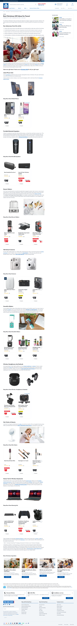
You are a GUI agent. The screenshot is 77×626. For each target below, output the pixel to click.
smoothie (9, 309)
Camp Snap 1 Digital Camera (22, 290)
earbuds (34, 366)
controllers (30, 482)
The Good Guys (41, 604)
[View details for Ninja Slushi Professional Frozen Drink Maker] (38, 226)
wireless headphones (27, 366)
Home (4, 11)
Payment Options (24, 609)
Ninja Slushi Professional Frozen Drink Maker (38, 233)
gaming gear (28, 480)
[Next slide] (41, 233)
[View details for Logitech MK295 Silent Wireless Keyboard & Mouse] (10, 514)
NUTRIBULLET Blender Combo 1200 (37, 348)
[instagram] (5, 604)
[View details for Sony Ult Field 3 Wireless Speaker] (24, 166)
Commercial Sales (60, 615)
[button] (12, 574)
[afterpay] (23, 623)
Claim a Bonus (59, 609)
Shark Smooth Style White (9, 460)
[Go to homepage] (5, 6)
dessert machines (38, 193)
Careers (40, 606)
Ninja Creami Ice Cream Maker (9, 233)
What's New (8, 11)
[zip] (17, 623)
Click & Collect (59, 607)
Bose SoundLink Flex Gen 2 (10, 172)
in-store (36, 538)
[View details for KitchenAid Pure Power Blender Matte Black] (10, 341)
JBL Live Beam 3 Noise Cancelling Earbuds (23, 406)
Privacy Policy (10, 615)
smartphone (8, 74)
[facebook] (3, 604)
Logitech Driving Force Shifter (37, 521)
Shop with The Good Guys (26, 601)
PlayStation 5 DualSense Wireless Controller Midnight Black (23, 522)
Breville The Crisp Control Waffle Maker (23, 233)
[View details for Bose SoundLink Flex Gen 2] (10, 166)
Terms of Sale (66, 624)
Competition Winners (60, 610)
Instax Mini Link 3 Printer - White (9, 290)
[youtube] (9, 604)
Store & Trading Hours (25, 604)
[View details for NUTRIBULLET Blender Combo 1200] (38, 341)
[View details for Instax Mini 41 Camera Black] (38, 283)
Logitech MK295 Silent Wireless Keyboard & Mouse (9, 522)
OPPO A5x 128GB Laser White (23, 115)
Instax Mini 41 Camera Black (37, 290)
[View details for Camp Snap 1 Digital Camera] (24, 283)
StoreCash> (22, 539)
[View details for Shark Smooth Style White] (10, 454)
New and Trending (42, 607)
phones (36, 64)
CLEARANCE (57, 8)
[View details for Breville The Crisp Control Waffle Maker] (24, 226)
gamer (26, 64)
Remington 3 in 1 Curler (23, 460)
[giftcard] (28, 623)
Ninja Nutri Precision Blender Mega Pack (22, 348)
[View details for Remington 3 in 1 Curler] (24, 454)
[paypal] (19, 623)
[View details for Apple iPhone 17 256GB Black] (10, 108)
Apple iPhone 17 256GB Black (9, 115)
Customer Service (60, 601)
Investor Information (42, 613)
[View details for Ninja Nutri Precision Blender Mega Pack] (24, 341)
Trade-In (40, 609)
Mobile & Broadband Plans (26, 606)
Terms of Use (72, 624)
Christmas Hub (24, 69)
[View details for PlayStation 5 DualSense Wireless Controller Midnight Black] (24, 514)
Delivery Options (59, 606)
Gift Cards (23, 610)
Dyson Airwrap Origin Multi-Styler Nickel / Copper (37, 462)
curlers (20, 424)
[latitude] (26, 623)
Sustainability (41, 612)
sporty (10, 367)
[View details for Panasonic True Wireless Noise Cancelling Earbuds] (10, 399)
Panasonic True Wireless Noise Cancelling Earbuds (9, 406)
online (40, 538)
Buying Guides (24, 612)
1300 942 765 (41, 5)
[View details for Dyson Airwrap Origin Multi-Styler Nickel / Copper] (38, 454)
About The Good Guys (43, 601)
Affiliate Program (42, 615)
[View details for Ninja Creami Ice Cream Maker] (10, 226)
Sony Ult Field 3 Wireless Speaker (23, 173)
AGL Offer (41, 610)
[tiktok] (7, 604)
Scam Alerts (59, 613)
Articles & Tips (24, 613)
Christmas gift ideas (19, 538)
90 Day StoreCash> (25, 607)
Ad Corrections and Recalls (61, 612)
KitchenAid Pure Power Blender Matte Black (9, 348)
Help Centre (59, 604)
